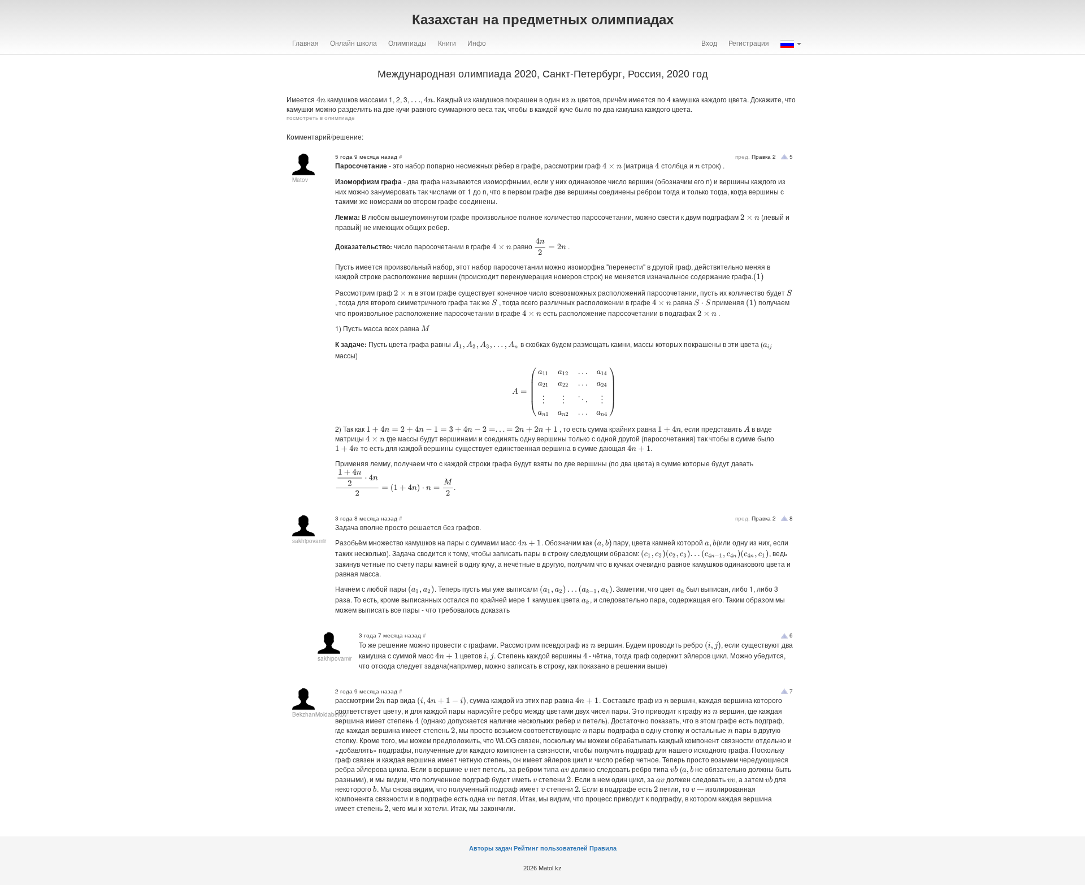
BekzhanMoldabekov (319, 714)
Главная (305, 42)
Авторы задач (491, 848)
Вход (709, 42)
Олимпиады (407, 42)
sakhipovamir (309, 541)
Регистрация (748, 42)
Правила (603, 848)
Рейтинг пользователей (551, 848)
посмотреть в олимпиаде (321, 118)
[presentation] (321, 99)
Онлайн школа (353, 42)
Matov (300, 180)
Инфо (476, 42)
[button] (791, 43)
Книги (447, 42)
